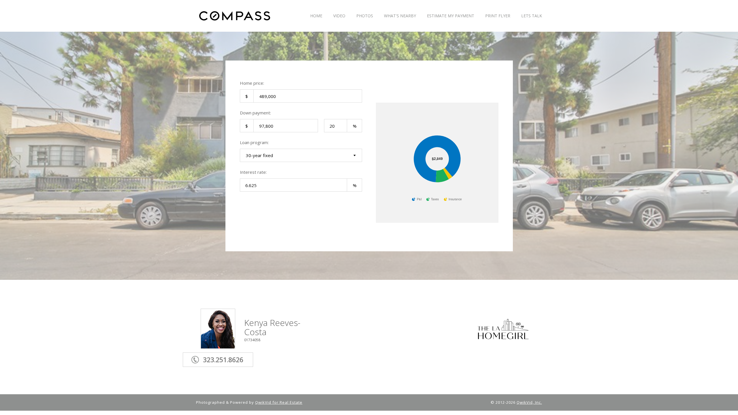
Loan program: (254, 142)
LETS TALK (531, 16)
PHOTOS (364, 16)
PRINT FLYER (497, 16)
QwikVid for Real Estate (278, 402)
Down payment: (255, 113)
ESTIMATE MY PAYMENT (450, 16)
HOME (316, 16)
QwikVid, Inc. (529, 402)
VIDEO (339, 16)
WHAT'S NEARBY (400, 16)
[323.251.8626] (227, 351)
